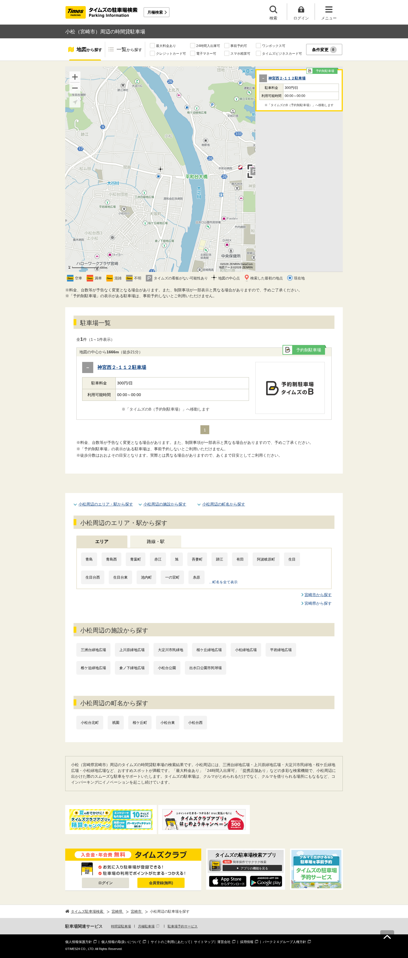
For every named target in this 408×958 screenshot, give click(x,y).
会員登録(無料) (161, 883)
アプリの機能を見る (254, 868)
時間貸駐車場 (121, 926)
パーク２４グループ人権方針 (284, 942)
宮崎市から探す (318, 594)
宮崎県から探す (318, 603)
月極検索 (155, 12)
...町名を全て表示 (223, 582)
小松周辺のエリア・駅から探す (106, 504)
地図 (89, 49)
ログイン (105, 883)
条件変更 (323, 49)
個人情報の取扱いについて (121, 942)
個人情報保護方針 (78, 942)
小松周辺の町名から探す (223, 504)
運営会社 (224, 942)
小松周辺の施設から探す (164, 504)
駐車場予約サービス (183, 926)
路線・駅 (156, 541)
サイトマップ (204, 942)
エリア (102, 541)
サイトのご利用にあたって (171, 942)
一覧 (129, 49)
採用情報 (246, 942)
